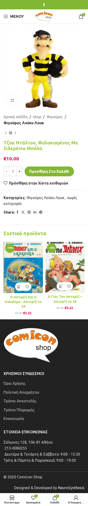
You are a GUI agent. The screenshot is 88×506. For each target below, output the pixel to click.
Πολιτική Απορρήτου (21, 392)
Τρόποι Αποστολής (20, 401)
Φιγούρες (54, 117)
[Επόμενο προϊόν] (15, 133)
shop (37, 117)
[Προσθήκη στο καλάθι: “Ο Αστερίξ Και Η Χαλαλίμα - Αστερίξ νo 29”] (19, 287)
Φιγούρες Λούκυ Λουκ (24, 123)
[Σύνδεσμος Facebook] (44, 5)
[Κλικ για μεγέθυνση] (12, 100)
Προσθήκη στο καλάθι (49, 171)
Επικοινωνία (14, 418)
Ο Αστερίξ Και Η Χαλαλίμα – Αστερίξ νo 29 (23, 301)
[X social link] (23, 212)
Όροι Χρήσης (15, 383)
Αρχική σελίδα (16, 117)
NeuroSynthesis (71, 488)
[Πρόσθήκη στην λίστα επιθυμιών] (27, 287)
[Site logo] (44, 16)
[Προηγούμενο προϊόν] (6, 133)
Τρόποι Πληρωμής (19, 410)
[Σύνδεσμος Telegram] (41, 212)
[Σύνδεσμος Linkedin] (35, 212)
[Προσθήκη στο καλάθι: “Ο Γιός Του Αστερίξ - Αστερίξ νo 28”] (61, 286)
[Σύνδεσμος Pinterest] (29, 212)
